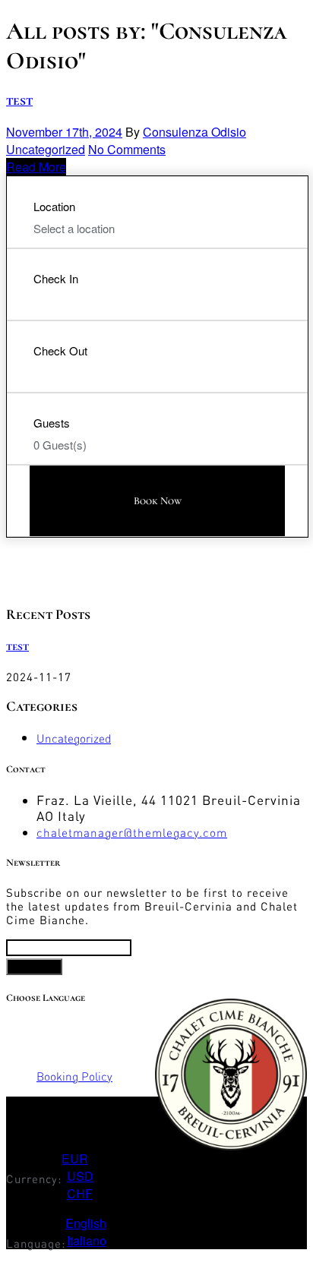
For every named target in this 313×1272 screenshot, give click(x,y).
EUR (75, 1158)
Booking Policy (74, 1076)
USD (80, 1176)
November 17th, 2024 (64, 131)
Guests (51, 423)
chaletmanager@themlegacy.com (131, 832)
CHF (80, 1193)
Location (54, 206)
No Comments (127, 149)
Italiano (86, 1240)
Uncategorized (45, 149)
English (85, 1223)
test (19, 100)
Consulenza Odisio (194, 131)
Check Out (60, 350)
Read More (36, 166)
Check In (55, 278)
